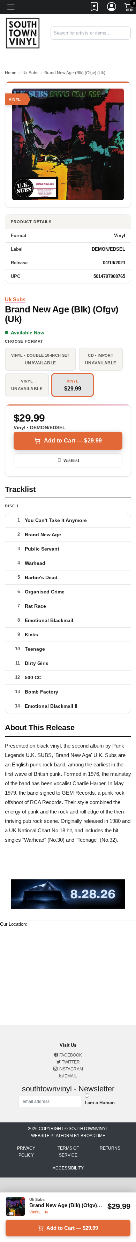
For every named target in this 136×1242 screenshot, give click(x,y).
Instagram (70, 1069)
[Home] (22, 33)
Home (10, 72)
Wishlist (71, 460)
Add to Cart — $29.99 (73, 441)
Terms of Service (68, 1152)
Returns (110, 1148)
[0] (129, 8)
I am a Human (100, 1102)
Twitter (70, 1062)
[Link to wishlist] (94, 8)
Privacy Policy (26, 1152)
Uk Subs (30, 72)
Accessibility (68, 1168)
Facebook (70, 1055)
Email (70, 1076)
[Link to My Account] (112, 8)
